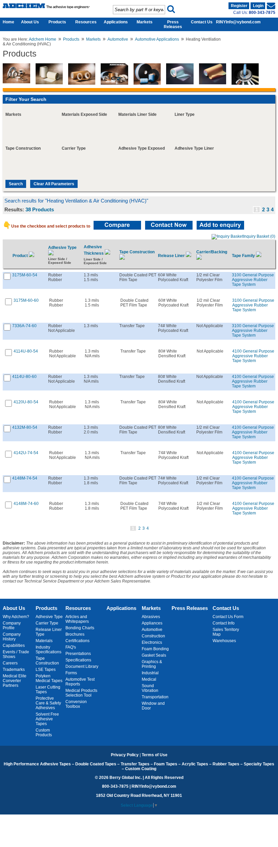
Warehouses (224, 640)
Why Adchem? (16, 616)
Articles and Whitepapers (77, 619)
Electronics (152, 642)
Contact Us (202, 22)
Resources (86, 22)
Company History (12, 636)
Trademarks (14, 669)
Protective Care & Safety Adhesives (48, 703)
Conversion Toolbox (76, 704)
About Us (30, 22)
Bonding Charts (79, 628)
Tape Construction (47, 660)
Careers (10, 663)
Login (258, 5)
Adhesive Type (49, 616)
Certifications (77, 640)
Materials (44, 640)
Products (57, 22)
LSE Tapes (46, 669)
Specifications (78, 660)
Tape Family (244, 255)
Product (21, 255)
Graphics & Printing (152, 664)
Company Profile (12, 625)
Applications (116, 22)
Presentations (78, 653)
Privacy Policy (125, 755)
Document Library (81, 666)
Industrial (150, 673)
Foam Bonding (155, 649)
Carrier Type (47, 623)
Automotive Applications (157, 39)
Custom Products (44, 732)
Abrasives (151, 616)
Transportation (155, 697)
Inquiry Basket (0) (259, 236)
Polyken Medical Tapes (49, 678)
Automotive (117, 39)
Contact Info (224, 623)
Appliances (152, 623)
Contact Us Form (228, 616)
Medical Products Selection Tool (81, 693)
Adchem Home (42, 39)
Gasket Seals (154, 655)
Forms (71, 673)
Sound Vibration (150, 688)
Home (7, 22)
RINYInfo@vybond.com (238, 22)
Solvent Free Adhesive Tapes (47, 719)
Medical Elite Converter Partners (14, 681)
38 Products (39, 209)
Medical (149, 679)
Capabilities (14, 645)
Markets (145, 22)
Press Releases (173, 24)
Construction (153, 636)
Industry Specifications (48, 649)
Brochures (74, 634)
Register (239, 5)
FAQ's (70, 647)
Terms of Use (154, 755)
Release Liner (172, 255)
